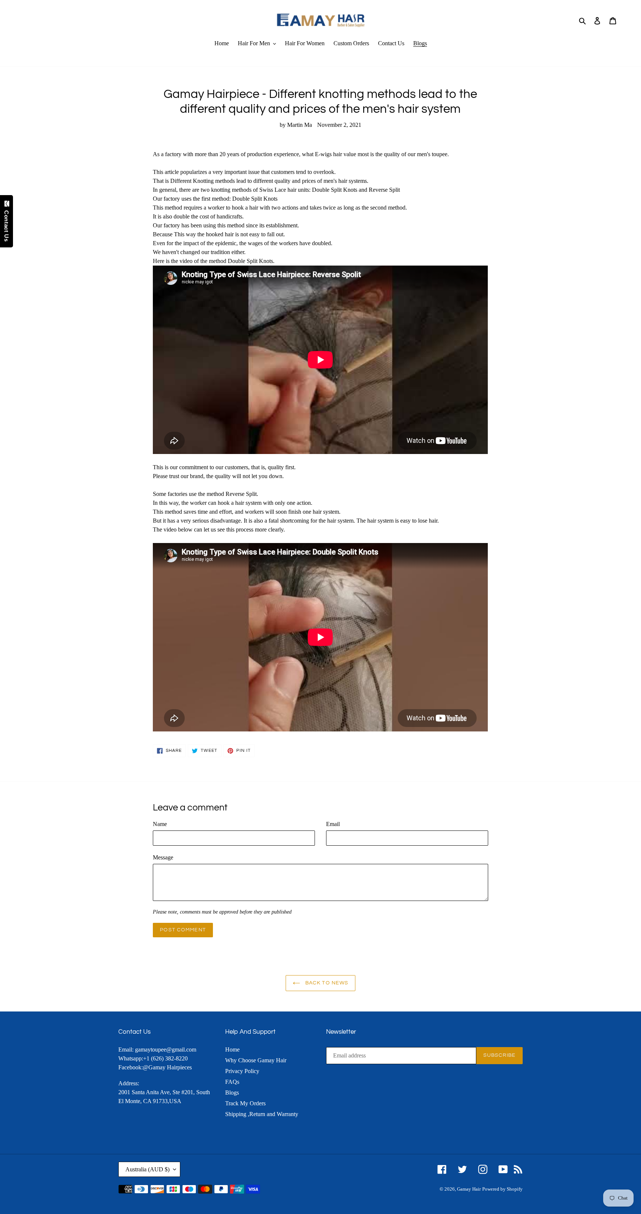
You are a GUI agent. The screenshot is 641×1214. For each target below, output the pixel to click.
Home (232, 1049)
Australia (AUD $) (147, 1169)
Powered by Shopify (502, 1189)
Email (333, 824)
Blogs (232, 1092)
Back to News (326, 983)
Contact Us (6, 224)
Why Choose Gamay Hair (255, 1060)
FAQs (232, 1082)
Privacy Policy (242, 1071)
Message (163, 857)
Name (160, 824)
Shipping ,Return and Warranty (261, 1114)
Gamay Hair (469, 1189)
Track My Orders (245, 1103)
